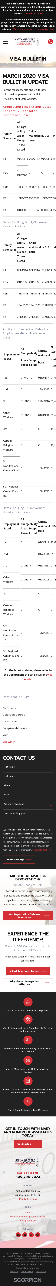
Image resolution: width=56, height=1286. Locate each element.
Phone (7, 785)
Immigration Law (28, 1220)
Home (28, 1212)
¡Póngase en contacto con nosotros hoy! (33, 29)
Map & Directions (28, 1198)
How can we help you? (15, 813)
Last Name (9, 776)
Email (6, 794)
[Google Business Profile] (37, 1235)
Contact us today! (33, 13)
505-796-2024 (28, 1176)
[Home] (28, 41)
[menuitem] (28, 708)
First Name (9, 767)
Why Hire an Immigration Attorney (28, 1216)
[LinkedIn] (18, 1235)
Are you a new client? (14, 804)
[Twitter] (31, 1235)
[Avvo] (24, 1235)
